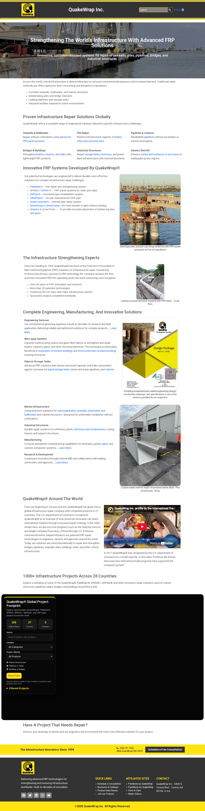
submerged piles (66, 410)
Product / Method (13, 652)
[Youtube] (49, 795)
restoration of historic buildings (55, 350)
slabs (63, 154)
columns (49, 154)
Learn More (65, 447)
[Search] (170, 9)
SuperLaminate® (39, 201)
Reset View (14, 676)
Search (9, 632)
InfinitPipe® (36, 198)
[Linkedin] (36, 795)
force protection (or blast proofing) (97, 350)
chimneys (106, 154)
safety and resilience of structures (160, 154)
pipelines (149, 137)
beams (40, 154)
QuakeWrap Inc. (86, 9)
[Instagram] (42, 795)
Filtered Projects (19, 688)
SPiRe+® (46, 190)
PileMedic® (36, 186)
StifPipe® (35, 194)
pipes (105, 443)
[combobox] (153, 9)
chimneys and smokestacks (89, 429)
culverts (109, 369)
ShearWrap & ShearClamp (45, 205)
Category (10, 642)
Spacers (34, 209)
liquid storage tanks (59, 369)
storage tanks (92, 154)
